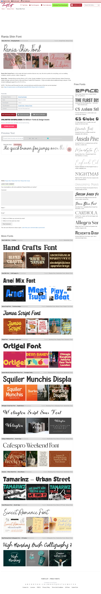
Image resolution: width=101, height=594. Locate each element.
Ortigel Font (5, 339)
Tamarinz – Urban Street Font (9, 471)
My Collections (26, 1)
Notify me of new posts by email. (11, 220)
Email (3, 213)
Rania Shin (8, 180)
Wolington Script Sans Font (8, 405)
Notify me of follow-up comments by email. (14, 218)
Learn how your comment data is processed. (33, 227)
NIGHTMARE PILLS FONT (87, 174)
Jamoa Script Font (6, 306)
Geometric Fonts (68, 339)
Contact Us (25, 587)
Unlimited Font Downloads (60, 5)
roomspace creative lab (15, 339)
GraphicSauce (20, 405)
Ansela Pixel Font (87, 139)
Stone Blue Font (85, 204)
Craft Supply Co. (15, 273)
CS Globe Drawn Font (87, 119)
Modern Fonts (69, 273)
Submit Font (75, 587)
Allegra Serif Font (87, 223)
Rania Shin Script (25, 180)
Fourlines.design (16, 306)
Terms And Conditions (57, 587)
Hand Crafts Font (6, 240)
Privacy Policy (46, 587)
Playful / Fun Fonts (68, 306)
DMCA (39, 587)
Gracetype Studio (28, 372)
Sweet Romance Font (7, 505)
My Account (16, 1)
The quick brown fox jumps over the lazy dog (37, 148)
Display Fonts (52, 273)
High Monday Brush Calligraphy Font (11, 538)
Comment (3, 190)
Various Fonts (10, 8)
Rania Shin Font (6, 40)
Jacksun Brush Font (87, 194)
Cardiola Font (87, 213)
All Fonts (67, 587)
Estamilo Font (84, 128)
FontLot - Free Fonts (50, 579)
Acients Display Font (87, 233)
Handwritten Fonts (68, 240)
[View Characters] (69, 149)
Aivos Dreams (21, 471)
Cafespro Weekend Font (7, 438)
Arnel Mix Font (5, 273)
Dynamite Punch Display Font (87, 184)
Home (3, 8)
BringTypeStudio (15, 40)
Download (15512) (9, 114)
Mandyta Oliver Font (87, 150)
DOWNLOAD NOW (9, 126)
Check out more (24, 114)
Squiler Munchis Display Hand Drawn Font (12, 372)
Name (3, 207)
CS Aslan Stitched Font (87, 109)
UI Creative (24, 538)
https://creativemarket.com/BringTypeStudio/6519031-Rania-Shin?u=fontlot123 (24, 87)
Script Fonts (62, 40)
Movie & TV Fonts (60, 438)
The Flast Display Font (87, 100)
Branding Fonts (52, 339)
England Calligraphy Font (87, 162)
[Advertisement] (50, 21)
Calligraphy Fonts (58, 405)
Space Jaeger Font (87, 90)
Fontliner (14, 240)
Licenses (32, 587)
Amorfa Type (18, 438)
